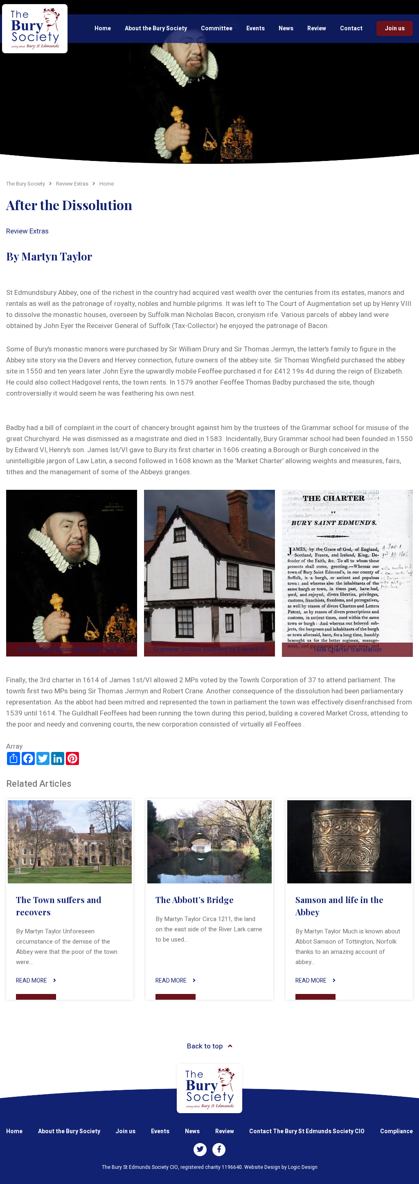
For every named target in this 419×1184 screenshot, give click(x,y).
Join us (395, 28)
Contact (351, 28)
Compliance (396, 1131)
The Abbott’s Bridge (194, 899)
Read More (31, 980)
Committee (216, 28)
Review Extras (27, 231)
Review (316, 28)
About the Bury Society (156, 28)
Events (255, 28)
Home (103, 28)
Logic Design (303, 1167)
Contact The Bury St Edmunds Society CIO (307, 1131)
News (286, 28)
